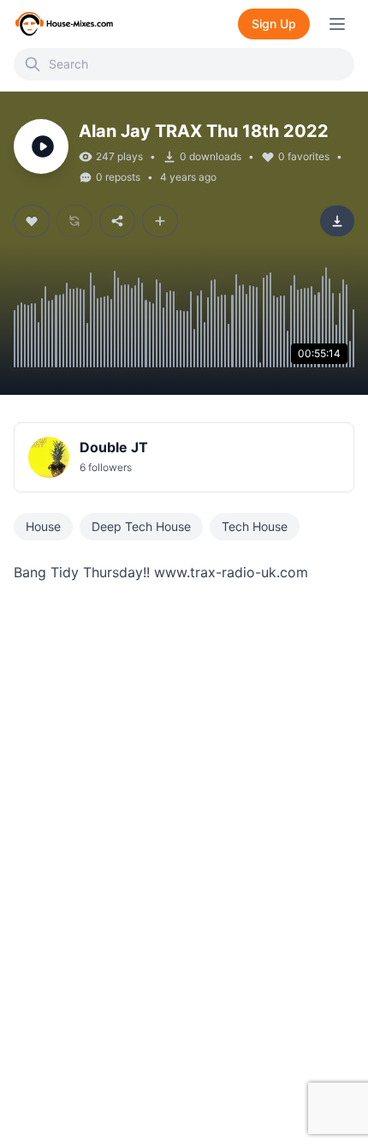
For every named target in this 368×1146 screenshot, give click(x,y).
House (43, 526)
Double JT (114, 447)
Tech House (255, 526)
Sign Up (274, 23)
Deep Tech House (141, 526)
